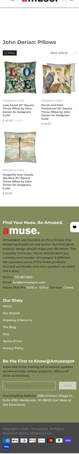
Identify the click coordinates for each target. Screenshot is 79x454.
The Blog (9, 327)
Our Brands (11, 313)
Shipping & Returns (17, 320)
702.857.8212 (23, 277)
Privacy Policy (13, 348)
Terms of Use (12, 341)
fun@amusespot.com (29, 282)
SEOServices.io (41, 433)
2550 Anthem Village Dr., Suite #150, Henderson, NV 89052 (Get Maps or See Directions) (38, 400)
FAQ (6, 334)
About (7, 306)
